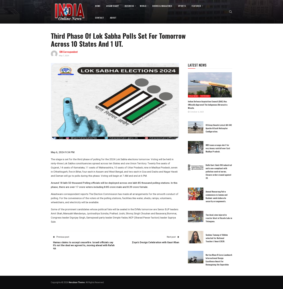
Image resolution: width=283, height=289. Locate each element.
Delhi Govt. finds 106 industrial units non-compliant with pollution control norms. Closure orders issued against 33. (219, 171)
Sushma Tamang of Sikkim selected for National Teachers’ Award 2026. (217, 238)
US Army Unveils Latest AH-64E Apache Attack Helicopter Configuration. (219, 128)
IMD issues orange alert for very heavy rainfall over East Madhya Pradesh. (218, 148)
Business (129, 5)
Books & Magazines (162, 5)
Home (97, 5)
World (143, 5)
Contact (99, 17)
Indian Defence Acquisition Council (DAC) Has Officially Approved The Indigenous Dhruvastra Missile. (207, 104)
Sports (182, 5)
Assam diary (112, 5)
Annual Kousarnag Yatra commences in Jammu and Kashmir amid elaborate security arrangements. (216, 196)
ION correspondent (68, 52)
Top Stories (205, 96)
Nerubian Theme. (77, 282)
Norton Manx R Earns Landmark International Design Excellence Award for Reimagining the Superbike (219, 259)
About (113, 17)
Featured (196, 5)
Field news (193, 96)
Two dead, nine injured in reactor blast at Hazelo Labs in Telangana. (219, 218)
